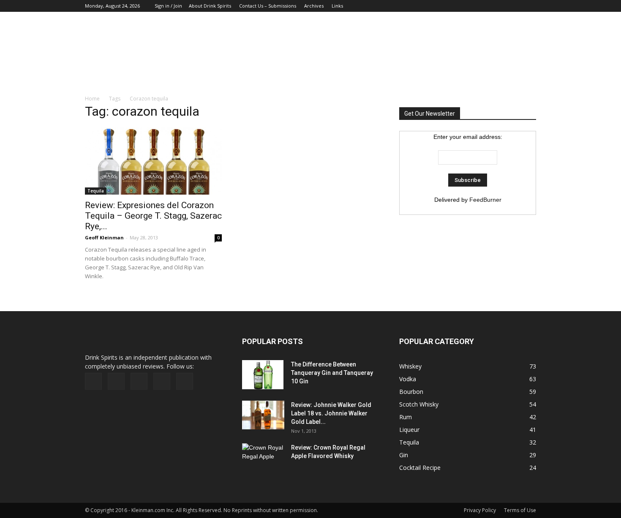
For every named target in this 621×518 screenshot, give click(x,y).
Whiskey (410, 366)
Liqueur (409, 430)
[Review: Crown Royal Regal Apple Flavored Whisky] (263, 457)
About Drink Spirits (210, 6)
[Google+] (488, 6)
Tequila (95, 191)
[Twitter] (515, 6)
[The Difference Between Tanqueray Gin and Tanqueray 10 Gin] (262, 375)
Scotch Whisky (419, 404)
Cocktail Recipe (420, 468)
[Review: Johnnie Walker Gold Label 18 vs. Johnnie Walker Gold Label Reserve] (263, 415)
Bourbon (411, 392)
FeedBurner (485, 199)
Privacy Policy (480, 510)
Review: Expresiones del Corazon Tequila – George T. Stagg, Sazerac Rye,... (153, 215)
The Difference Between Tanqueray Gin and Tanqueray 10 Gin (332, 373)
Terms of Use (520, 510)
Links (337, 6)
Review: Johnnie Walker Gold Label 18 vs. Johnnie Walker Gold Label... (331, 413)
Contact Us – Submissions (267, 6)
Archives (314, 6)
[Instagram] (502, 6)
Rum (405, 417)
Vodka (407, 379)
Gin (403, 455)
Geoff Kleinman (104, 237)
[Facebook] (474, 6)
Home (92, 98)
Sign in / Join (168, 6)
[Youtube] (529, 6)
